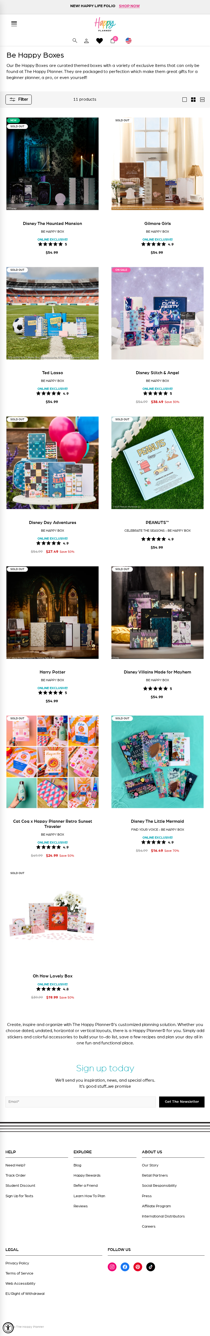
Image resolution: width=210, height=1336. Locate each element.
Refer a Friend (86, 1186)
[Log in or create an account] (86, 40)
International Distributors (163, 1216)
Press (147, 1196)
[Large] (184, 99)
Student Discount (20, 1186)
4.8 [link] (66, 989)
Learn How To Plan (89, 1196)
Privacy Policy (17, 1263)
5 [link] (66, 244)
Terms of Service (19, 1273)
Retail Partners (155, 1175)
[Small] (193, 99)
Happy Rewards (87, 1175)
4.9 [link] (171, 244)
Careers (149, 1226)
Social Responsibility (159, 1186)
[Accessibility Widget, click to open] (8, 1327)
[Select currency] (131, 40)
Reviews (81, 1206)
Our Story (150, 1165)
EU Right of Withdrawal (25, 1294)
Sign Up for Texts (19, 1196)
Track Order (15, 1175)
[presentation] (13, 167)
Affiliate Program (156, 1206)
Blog (77, 1165)
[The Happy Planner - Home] (105, 24)
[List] (202, 99)
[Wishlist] (99, 41)
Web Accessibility (20, 1284)
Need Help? (15, 1165)
